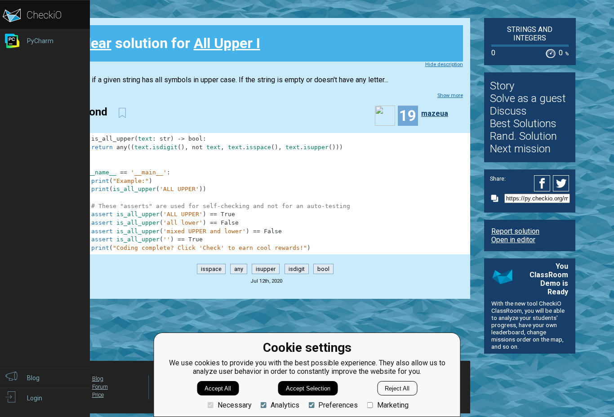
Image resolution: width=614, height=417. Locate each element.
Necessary (234, 405)
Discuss (508, 111)
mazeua (434, 113)
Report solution (515, 231)
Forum (100, 386)
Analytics (285, 405)
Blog (97, 378)
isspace (211, 269)
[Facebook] (543, 183)
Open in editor (513, 239)
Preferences (338, 405)
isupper (266, 269)
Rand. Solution (523, 136)
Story (502, 86)
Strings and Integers (529, 33)
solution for (169, 43)
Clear (94, 43)
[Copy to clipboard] (497, 198)
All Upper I (227, 43)
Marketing (392, 405)
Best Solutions (523, 123)
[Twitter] (561, 183)
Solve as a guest (528, 98)
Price (98, 394)
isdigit (297, 269)
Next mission (520, 148)
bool (323, 269)
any (238, 269)
